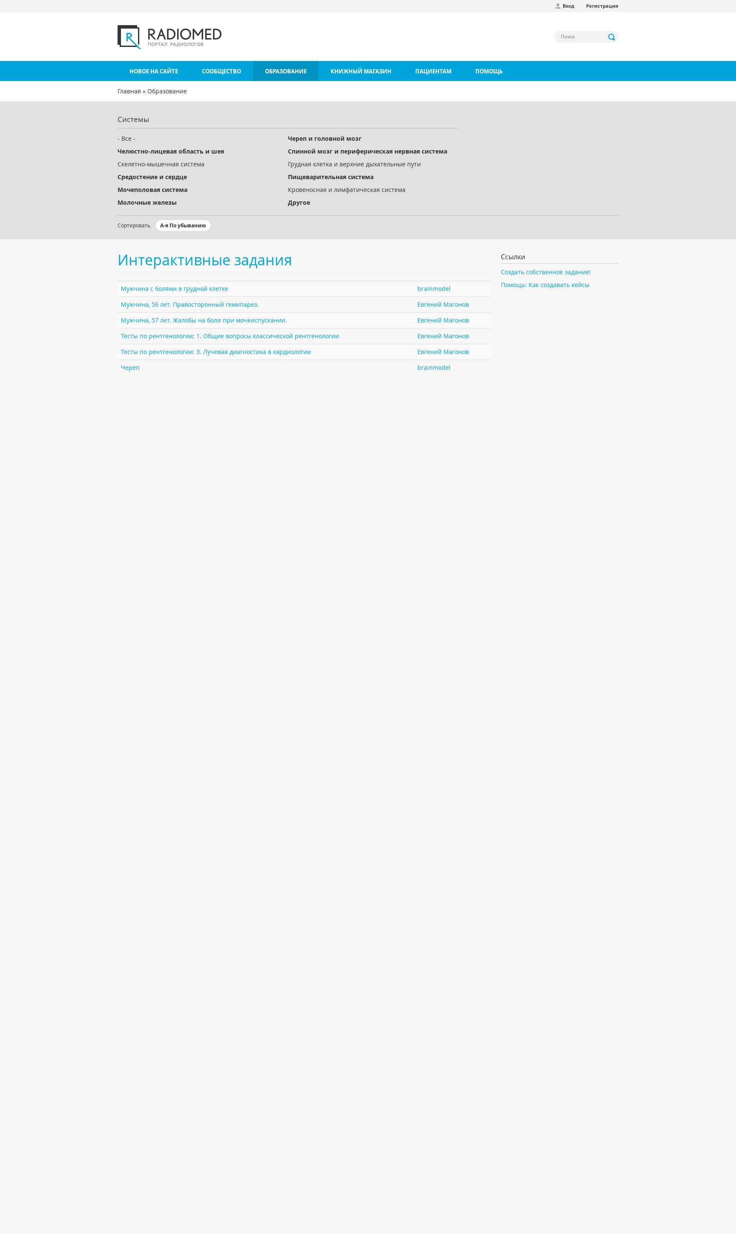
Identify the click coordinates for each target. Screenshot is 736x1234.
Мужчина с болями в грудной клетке (174, 289)
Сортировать (134, 225)
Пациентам (433, 71)
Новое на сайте (153, 71)
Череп (130, 367)
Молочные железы (147, 202)
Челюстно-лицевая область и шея (171, 151)
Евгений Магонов (443, 304)
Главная (129, 91)
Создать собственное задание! (546, 272)
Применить (612, 37)
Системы (133, 119)
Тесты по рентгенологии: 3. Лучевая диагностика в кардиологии (216, 352)
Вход (568, 6)
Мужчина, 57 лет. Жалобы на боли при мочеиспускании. (204, 320)
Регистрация (602, 6)
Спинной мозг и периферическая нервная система (367, 151)
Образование (286, 71)
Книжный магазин (361, 71)
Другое (299, 202)
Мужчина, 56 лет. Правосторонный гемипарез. (190, 304)
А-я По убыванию (183, 225)
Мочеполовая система (152, 190)
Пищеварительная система (331, 177)
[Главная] (169, 37)
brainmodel (434, 289)
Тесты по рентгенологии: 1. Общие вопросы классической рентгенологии (230, 336)
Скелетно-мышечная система (161, 164)
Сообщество (221, 71)
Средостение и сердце (152, 177)
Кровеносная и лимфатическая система (346, 190)
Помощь (489, 71)
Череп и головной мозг (325, 138)
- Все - (126, 138)
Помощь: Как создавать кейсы (545, 285)
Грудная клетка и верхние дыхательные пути (354, 164)
